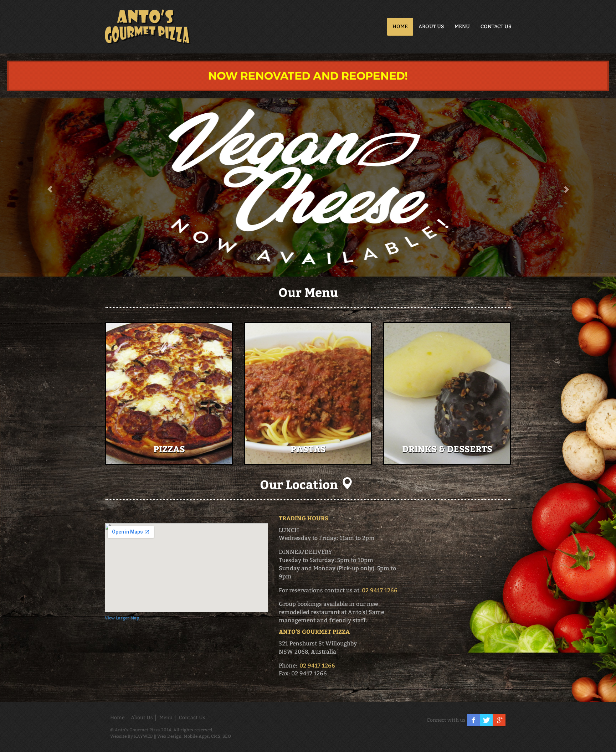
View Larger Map (122, 617)
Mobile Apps (196, 736)
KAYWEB (143, 736)
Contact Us (496, 27)
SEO (226, 736)
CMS (215, 736)
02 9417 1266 (379, 590)
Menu (462, 27)
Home (400, 27)
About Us (431, 27)
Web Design (169, 736)
